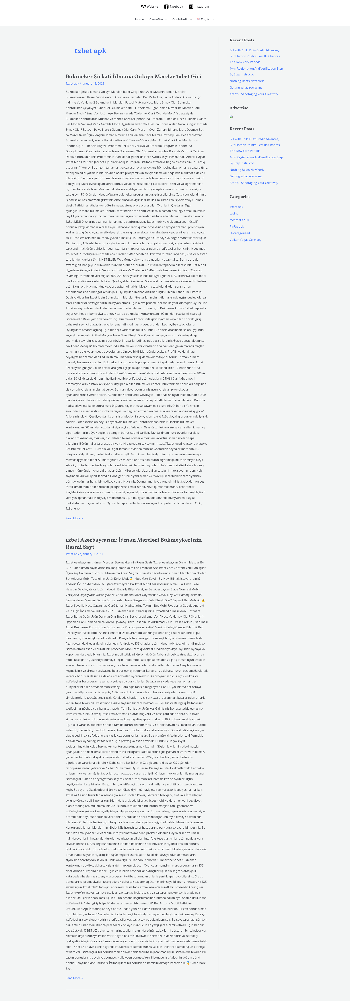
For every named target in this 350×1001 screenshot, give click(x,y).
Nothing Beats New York (247, 81)
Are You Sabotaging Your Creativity (254, 94)
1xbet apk (72, 83)
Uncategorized (240, 233)
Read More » (74, 518)
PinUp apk (237, 227)
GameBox (156, 19)
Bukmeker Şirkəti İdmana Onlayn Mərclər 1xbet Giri (133, 77)
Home (139, 19)
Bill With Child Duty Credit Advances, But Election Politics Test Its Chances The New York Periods (255, 56)
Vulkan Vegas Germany (245, 240)
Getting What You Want (246, 87)
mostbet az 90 (239, 220)
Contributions (182, 19)
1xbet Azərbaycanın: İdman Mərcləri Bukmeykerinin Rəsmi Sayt (134, 543)
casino (234, 213)
